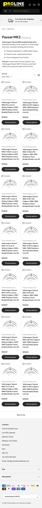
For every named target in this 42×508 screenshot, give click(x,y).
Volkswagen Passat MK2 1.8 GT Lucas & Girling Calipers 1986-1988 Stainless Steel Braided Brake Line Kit (10, 201)
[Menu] (38, 4)
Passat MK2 (10, 29)
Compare (7, 82)
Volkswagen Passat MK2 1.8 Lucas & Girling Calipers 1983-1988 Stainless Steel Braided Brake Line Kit (10, 248)
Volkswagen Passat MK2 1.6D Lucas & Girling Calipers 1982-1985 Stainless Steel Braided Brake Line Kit (10, 342)
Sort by (4, 74)
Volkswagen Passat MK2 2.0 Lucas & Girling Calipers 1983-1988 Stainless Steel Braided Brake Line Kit (10, 107)
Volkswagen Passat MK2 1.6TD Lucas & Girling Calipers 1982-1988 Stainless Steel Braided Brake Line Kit (10, 295)
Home (3, 29)
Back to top (21, 415)
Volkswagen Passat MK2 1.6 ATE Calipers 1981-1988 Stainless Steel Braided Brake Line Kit (31, 389)
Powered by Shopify (25, 503)
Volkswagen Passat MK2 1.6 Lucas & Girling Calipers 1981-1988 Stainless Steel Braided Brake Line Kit (10, 389)
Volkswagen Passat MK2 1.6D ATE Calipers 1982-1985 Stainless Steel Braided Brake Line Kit (31, 342)
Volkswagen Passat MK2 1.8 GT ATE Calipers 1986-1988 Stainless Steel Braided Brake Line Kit (31, 201)
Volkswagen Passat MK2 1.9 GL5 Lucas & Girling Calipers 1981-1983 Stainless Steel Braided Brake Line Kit (10, 154)
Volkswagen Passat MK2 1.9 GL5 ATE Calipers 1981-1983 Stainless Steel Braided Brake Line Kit (31, 154)
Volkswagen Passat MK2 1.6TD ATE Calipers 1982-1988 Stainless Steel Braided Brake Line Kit (31, 295)
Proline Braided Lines (13, 503)
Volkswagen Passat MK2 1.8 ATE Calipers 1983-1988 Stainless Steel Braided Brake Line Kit (31, 248)
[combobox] (21, 11)
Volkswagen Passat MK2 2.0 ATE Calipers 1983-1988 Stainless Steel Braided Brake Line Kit (31, 107)
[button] (34, 4)
